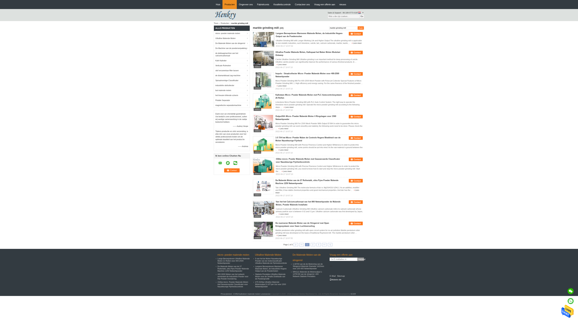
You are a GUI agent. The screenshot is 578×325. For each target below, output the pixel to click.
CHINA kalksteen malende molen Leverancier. (252, 294)
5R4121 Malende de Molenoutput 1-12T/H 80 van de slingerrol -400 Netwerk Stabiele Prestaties (307, 274)
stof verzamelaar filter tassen (227, 71)
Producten (230, 4)
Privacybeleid (226, 294)
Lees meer (357, 43)
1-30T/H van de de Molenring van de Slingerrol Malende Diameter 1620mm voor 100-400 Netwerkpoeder (308, 266)
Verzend (361, 259)
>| (330, 245)
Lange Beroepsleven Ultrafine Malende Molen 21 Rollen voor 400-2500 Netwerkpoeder (234, 261)
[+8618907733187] (570, 301)
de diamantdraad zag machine (227, 75)
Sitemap (341, 276)
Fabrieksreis (263, 4)
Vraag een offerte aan (324, 4)
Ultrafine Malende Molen (225, 38)
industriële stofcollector (224, 85)
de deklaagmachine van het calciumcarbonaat (226, 54)
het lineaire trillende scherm (226, 95)
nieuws (342, 4)
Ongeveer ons (246, 4)
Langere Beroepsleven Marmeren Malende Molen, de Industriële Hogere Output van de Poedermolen (271, 268)
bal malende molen (223, 90)
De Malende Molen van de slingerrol (230, 43)
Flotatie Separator (222, 100)
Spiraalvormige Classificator (226, 80)
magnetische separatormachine (228, 105)
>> (324, 245)
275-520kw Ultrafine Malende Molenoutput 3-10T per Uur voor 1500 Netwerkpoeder (270, 284)
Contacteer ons (302, 4)
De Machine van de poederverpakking (231, 48)
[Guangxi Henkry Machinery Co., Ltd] (226, 15)
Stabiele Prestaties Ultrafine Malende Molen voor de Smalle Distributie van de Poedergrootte (270, 276)
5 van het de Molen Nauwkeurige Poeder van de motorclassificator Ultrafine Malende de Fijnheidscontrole (271, 261)
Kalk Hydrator (221, 61)
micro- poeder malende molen (227, 33)
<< (301, 245)
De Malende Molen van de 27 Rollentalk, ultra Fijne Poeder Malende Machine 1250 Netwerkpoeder (233, 268)
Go (361, 16)
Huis (218, 4)
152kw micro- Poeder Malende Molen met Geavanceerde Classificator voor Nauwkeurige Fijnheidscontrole (233, 284)
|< (296, 245)
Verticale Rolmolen (223, 66)
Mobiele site (336, 280)
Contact (357, 34)
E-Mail (333, 276)
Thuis (216, 23)
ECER (353, 294)
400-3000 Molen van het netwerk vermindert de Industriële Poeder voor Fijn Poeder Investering (233, 276)
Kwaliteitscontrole (282, 4)
